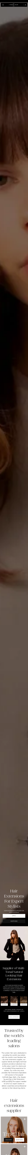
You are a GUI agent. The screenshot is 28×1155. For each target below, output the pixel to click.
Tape (10, 1077)
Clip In (11, 1079)
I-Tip (18, 1077)
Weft (14, 1077)
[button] (3, 5)
